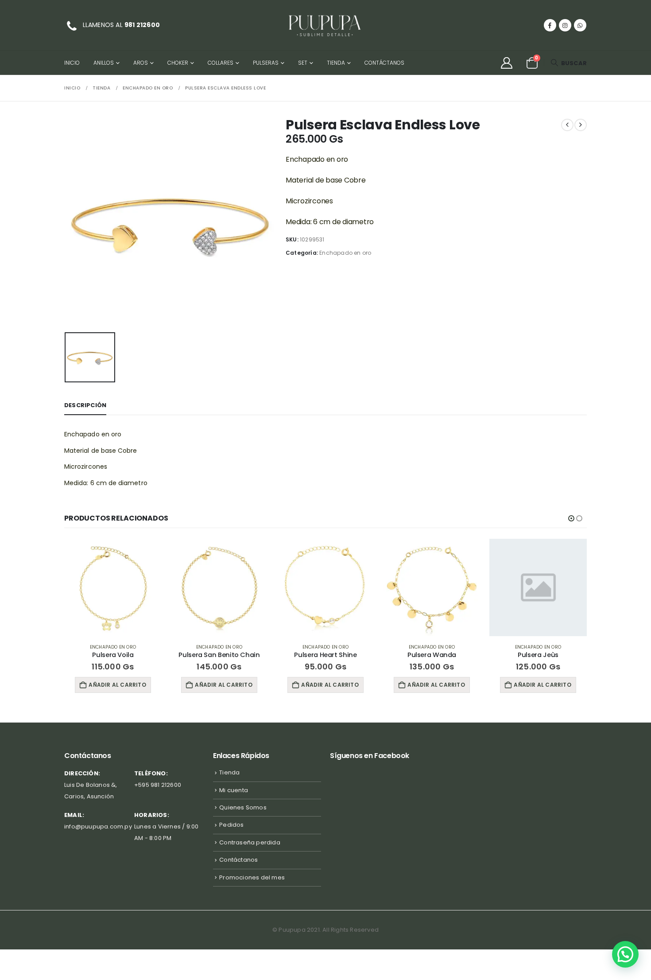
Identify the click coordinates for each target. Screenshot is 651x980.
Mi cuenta (233, 790)
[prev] (567, 125)
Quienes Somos (243, 807)
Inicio (72, 62)
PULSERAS (266, 62)
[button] (568, 63)
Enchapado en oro (345, 253)
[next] (580, 125)
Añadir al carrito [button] (141, 684)
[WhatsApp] (580, 25)
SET (302, 62)
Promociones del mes (252, 877)
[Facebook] (550, 25)
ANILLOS (103, 62)
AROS (140, 62)
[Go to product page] (137, 587)
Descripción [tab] (85, 405)
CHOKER (177, 62)
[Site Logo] (325, 25)
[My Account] (506, 63)
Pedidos (231, 825)
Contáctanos (384, 62)
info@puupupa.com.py (98, 826)
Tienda (336, 62)
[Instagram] (565, 25)
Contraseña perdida (249, 842)
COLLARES (220, 62)
